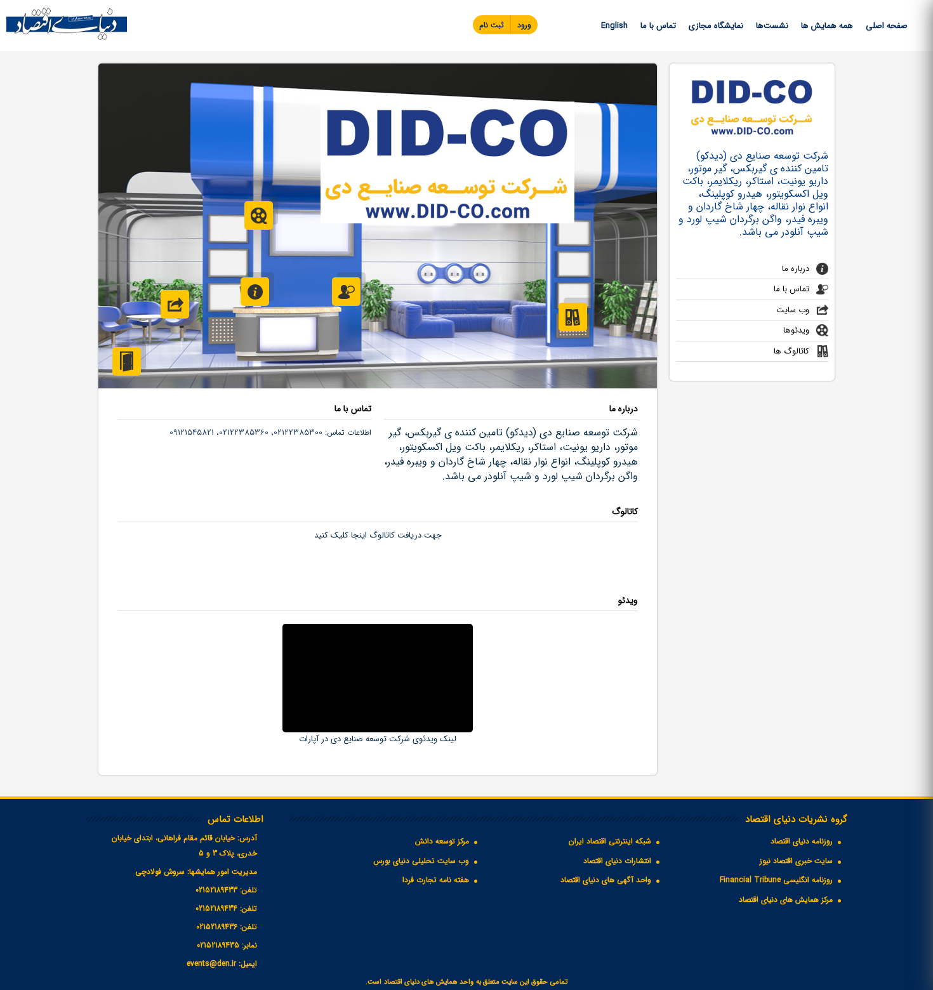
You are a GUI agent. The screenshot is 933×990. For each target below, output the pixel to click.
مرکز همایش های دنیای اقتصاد (786, 900)
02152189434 (216, 908)
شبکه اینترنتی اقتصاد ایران (610, 841)
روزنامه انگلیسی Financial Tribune (776, 880)
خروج (126, 361)
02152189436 (216, 927)
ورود (524, 25)
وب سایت (792, 310)
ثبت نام (491, 25)
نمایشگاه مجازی (716, 25)
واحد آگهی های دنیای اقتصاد (605, 880)
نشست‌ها (772, 25)
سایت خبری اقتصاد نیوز (796, 861)
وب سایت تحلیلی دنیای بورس (421, 861)
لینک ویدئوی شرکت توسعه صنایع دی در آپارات (377, 739)
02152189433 (216, 890)
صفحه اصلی (887, 25)
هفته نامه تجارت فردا (435, 880)
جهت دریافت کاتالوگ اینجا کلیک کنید (378, 535)
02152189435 (218, 945)
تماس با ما (658, 25)
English (614, 25)
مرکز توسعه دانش (442, 841)
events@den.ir (211, 964)
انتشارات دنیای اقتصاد (617, 861)
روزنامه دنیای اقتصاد (802, 841)
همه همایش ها (827, 25)
